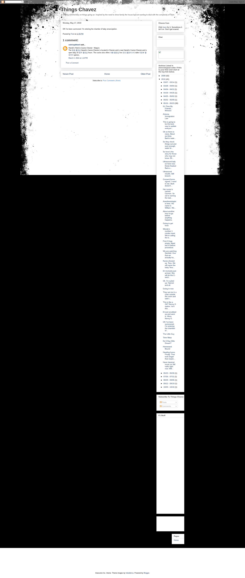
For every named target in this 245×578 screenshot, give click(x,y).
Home (107, 74)
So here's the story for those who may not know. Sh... (169, 155)
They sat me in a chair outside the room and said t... (169, 295)
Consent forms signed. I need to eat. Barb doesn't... (169, 182)
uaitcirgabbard (74, 45)
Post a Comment (72, 63)
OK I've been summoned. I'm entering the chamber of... (169, 326)
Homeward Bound (167, 348)
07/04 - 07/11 (169, 377)
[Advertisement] (168, 523)
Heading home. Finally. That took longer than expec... (169, 355)
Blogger (146, 573)
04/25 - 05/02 (169, 96)
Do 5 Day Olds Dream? (169, 342)
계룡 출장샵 (114, 53)
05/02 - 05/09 (169, 100)
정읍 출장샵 (76, 50)
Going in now (168, 289)
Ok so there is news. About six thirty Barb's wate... (169, 135)
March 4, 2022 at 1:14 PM (78, 58)
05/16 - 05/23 (169, 103)
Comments (166, 406)
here (165, 27)
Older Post (145, 74)
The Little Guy (168, 334)
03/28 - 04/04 (169, 86)
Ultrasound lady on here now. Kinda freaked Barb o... (169, 165)
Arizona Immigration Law (168, 116)
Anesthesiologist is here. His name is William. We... (169, 204)
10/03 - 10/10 (169, 387)
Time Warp (167, 338)
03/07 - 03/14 (169, 82)
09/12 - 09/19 (169, 383)
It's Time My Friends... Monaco (168, 108)
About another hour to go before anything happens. (168, 215)
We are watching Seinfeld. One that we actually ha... (169, 254)
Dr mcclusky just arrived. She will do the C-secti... (169, 274)
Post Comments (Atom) (111, 80)
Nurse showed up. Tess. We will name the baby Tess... (169, 264)
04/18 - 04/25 (169, 93)
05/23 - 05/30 (169, 373)
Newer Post (68, 74)
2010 (163, 79)
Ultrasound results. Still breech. (168, 173)
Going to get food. (168, 224)
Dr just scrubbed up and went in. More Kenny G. (169, 315)
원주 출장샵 (83, 53)
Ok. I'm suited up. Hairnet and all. (168, 283)
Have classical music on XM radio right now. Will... (169, 365)
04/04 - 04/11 (169, 89)
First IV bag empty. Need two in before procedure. (169, 244)
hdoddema (129, 573)
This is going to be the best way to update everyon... (169, 125)
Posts (164, 402)
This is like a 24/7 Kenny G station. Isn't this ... (169, 305)
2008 (163, 76)
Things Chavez (78, 9)
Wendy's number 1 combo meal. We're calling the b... (169, 233)
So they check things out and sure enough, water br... (169, 145)
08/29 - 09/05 (169, 380)
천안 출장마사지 (129, 53)
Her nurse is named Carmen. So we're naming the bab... (169, 193)
